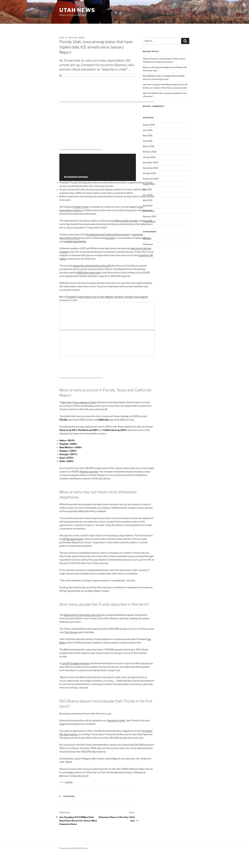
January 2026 (149, 157)
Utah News (77, 10)
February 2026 (149, 151)
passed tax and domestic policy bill (91, 265)
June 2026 (148, 130)
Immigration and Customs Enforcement (107, 234)
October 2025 (149, 173)
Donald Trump (81, 206)
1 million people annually (125, 220)
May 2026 (147, 135)
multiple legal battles (75, 241)
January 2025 (149, 221)
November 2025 (150, 168)
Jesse (81, 38)
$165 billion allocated (88, 272)
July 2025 (147, 189)
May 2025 (147, 200)
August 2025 (149, 184)
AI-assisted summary (76, 176)
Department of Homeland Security (82, 615)
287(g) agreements (72, 539)
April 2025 (147, 205)
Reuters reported (89, 471)
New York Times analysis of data (79, 402)
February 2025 (149, 216)
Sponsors (69, 796)
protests (110, 238)
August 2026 (149, 124)
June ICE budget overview (75, 663)
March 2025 (148, 211)
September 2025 (151, 178)
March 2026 (148, 146)
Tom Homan (71, 632)
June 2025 (148, 195)
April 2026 (147, 141)
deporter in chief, (116, 720)
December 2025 (150, 162)
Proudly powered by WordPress (73, 848)
